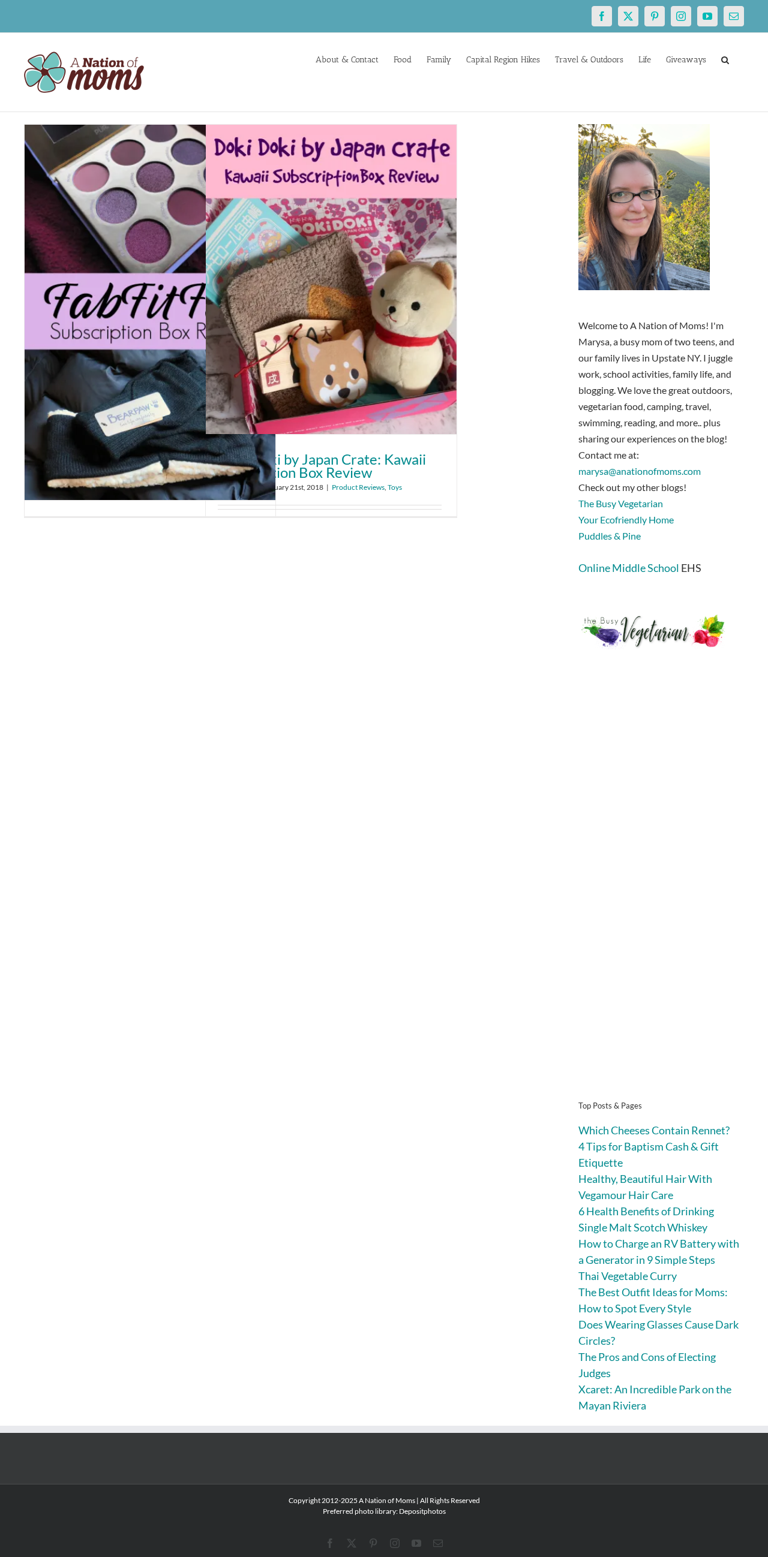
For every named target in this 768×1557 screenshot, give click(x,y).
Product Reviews (358, 487)
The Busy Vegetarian (620, 503)
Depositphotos (422, 1511)
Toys (395, 487)
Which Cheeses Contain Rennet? (654, 1130)
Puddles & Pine (609, 535)
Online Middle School (628, 567)
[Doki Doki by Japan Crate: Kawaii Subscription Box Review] (331, 279)
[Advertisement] (661, 893)
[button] (725, 59)
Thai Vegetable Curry (627, 1275)
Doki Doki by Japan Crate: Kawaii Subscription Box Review (322, 465)
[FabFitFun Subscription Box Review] (150, 312)
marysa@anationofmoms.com (639, 471)
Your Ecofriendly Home (626, 519)
